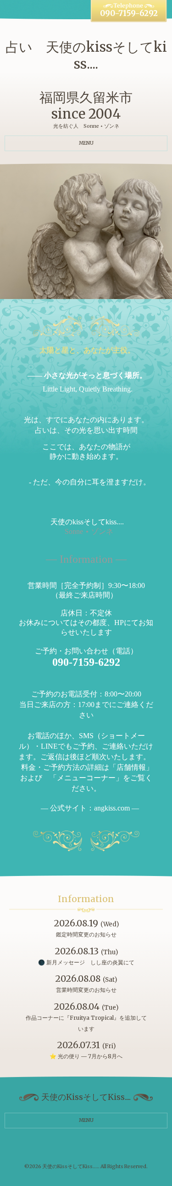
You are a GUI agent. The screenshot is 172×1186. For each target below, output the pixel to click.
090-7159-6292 (129, 13)
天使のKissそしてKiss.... (70, 1167)
